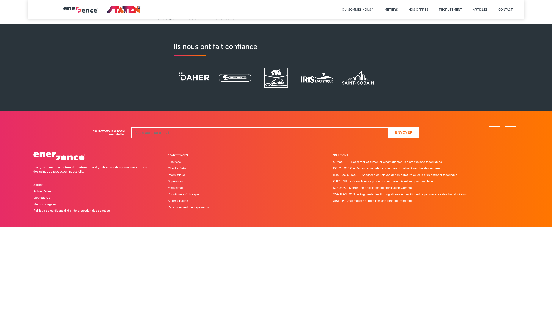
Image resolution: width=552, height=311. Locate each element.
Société (38, 184)
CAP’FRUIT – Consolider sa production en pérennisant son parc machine (383, 181)
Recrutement (450, 9)
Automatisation (178, 200)
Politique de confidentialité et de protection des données (71, 210)
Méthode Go (41, 197)
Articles (480, 9)
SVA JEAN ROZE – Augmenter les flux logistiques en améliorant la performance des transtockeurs (400, 194)
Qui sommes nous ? (358, 9)
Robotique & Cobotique (183, 194)
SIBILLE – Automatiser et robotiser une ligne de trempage (372, 200)
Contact (505, 9)
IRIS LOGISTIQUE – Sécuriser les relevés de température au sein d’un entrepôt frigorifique (395, 174)
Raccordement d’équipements (188, 207)
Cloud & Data (177, 168)
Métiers (391, 9)
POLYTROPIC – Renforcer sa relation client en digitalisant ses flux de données (386, 168)
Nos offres (418, 9)
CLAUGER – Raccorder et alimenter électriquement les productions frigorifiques (387, 161)
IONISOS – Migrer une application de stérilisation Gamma (372, 187)
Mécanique (175, 187)
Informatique (176, 174)
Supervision (176, 181)
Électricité (174, 161)
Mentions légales (44, 204)
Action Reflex (42, 191)
